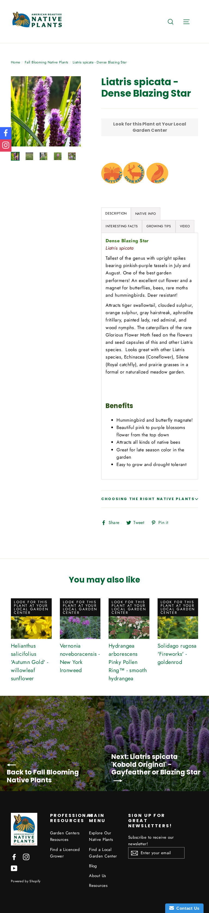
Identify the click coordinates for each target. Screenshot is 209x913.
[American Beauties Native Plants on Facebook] (14, 856)
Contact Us (186, 908)
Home (15, 62)
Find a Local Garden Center (103, 853)
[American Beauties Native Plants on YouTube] (14, 868)
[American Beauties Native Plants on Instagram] (26, 856)
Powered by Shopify (25, 881)
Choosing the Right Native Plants (148, 498)
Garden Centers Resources (65, 836)
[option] (46, 111)
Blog (93, 866)
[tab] (145, 213)
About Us (97, 876)
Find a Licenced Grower (65, 853)
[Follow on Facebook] (5, 133)
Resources (98, 886)
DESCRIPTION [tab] (116, 213)
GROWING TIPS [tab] (158, 226)
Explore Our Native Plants (101, 836)
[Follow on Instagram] (5, 145)
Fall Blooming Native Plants (46, 62)
